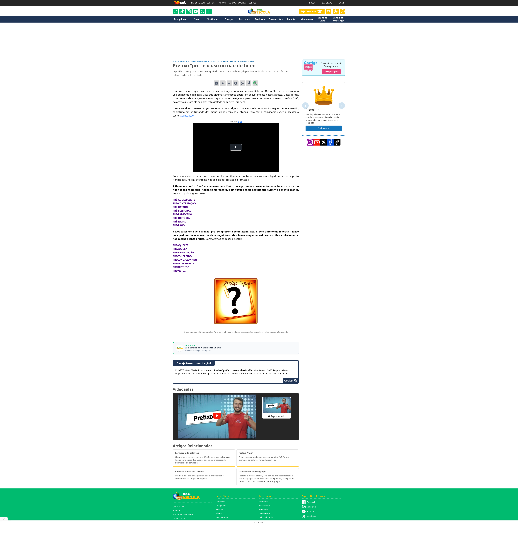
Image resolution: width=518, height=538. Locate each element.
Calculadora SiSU (266, 517)
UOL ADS (252, 3)
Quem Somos (179, 506)
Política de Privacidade (183, 514)
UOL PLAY (242, 3)
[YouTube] (316, 142)
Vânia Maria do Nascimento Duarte (203, 347)
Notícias (219, 509)
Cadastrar (220, 501)
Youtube (310, 511)
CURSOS (232, 3)
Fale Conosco (222, 517)
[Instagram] (189, 11)
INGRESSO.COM (198, 3)
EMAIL (341, 3)
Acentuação (187, 115)
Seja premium (308, 11)
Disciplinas (221, 505)
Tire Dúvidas (264, 505)
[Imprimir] (216, 83)
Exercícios (263, 501)
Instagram (311, 506)
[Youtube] (195, 11)
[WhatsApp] (175, 11)
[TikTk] (337, 142)
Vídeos (219, 513)
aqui (240, 121)
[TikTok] (182, 11)
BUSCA (312, 3)
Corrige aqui (264, 513)
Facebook (311, 502)
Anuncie (176, 510)
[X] (202, 11)
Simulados (263, 509)
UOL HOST (211, 3)
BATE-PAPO (327, 3)
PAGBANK (222, 3)
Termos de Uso (179, 518)
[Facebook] (330, 142)
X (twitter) (311, 516)
